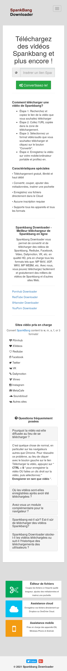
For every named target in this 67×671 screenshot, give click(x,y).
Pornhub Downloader (24, 291)
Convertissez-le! (35, 85)
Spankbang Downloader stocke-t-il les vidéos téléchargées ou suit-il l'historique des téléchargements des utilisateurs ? (33, 540)
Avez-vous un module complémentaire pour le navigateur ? (27, 507)
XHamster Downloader (25, 302)
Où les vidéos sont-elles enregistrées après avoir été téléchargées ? (30, 493)
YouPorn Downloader (24, 308)
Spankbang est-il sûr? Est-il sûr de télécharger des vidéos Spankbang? (32, 522)
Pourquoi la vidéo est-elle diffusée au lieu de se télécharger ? (29, 433)
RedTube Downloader (25, 297)
